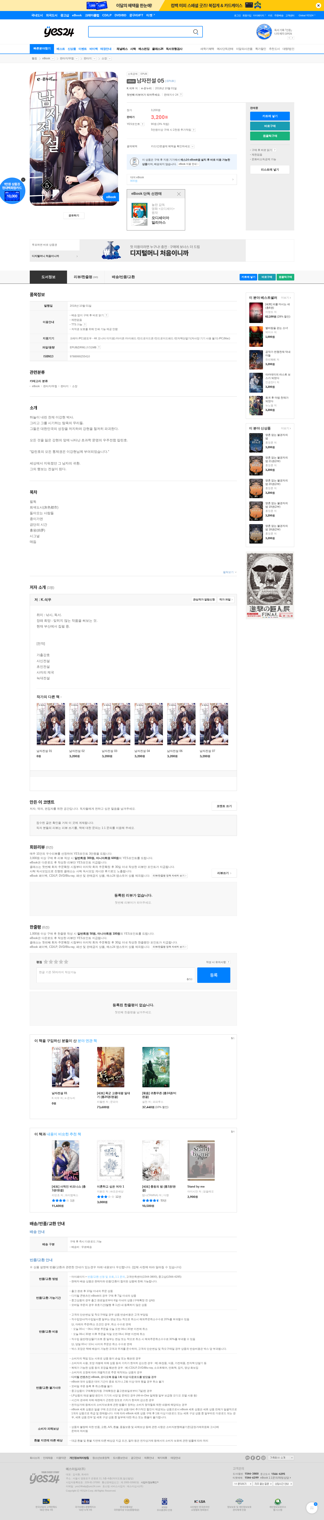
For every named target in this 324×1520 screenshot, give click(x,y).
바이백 (93, 48)
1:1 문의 (120, 1276)
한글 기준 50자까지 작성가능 (57, 972)
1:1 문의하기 (242, 1484)
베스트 (61, 48)
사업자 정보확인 (149, 1482)
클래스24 (157, 48)
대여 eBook (135, 179)
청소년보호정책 (100, 1457)
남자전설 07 (207, 751)
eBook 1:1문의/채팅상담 (274, 1477)
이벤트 (82, 48)
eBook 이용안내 (275, 150)
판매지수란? (181, 94)
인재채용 (48, 1457)
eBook (46, 58)
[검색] (195, 31)
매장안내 (105, 48)
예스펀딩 (143, 48)
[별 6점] (56, 961)
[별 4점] (50, 961)
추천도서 (274, 48)
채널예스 (122, 48)
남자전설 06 (174, 751)
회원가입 (246, 15)
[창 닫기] (179, 193)
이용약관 (61, 1457)
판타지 (88, 58)
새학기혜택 (207, 48)
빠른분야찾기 (42, 48)
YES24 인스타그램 (263, 1458)
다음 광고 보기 (293, 38)
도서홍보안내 (120, 1457)
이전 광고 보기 (289, 38)
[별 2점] (45, 961)
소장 (104, 58)
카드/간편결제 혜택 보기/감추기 (192, 146)
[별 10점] (66, 961)
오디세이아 (156, 214)
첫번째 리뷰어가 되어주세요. (143, 94)
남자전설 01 (44, 751)
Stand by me (196, 1186)
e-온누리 (146, 88)
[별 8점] (61, 961)
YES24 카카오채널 (247, 1458)
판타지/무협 (67, 58)
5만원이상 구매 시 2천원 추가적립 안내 (194, 130)
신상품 (72, 48)
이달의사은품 (244, 48)
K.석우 (130, 88)
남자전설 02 (77, 751)
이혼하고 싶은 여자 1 (110, 1186)
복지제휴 (162, 1457)
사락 (133, 48)
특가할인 (260, 48)
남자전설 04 (142, 751)
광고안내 (136, 1457)
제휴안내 (149, 1457)
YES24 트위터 (258, 1458)
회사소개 (34, 1457)
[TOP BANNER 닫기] (318, 5)
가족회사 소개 (281, 1457)
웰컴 (34, 58)
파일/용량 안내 (99, 347)
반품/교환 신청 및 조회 (101, 1276)
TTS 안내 (85, 324)
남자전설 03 (109, 751)
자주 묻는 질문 (262, 1484)
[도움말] (142, 124)
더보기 (284, 298)
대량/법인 (288, 48)
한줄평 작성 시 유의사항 (228, 962)
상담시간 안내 (283, 1484)
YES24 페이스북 (253, 1458)
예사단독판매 (225, 48)
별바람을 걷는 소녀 (276, 328)
